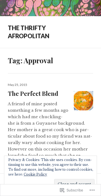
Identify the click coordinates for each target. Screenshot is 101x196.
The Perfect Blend (33, 93)
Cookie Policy (35, 174)
